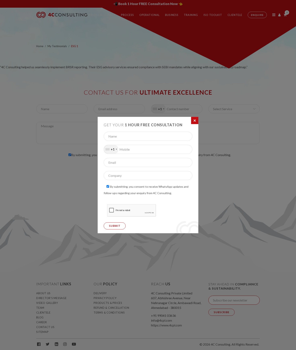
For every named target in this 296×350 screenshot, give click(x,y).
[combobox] (111, 149)
